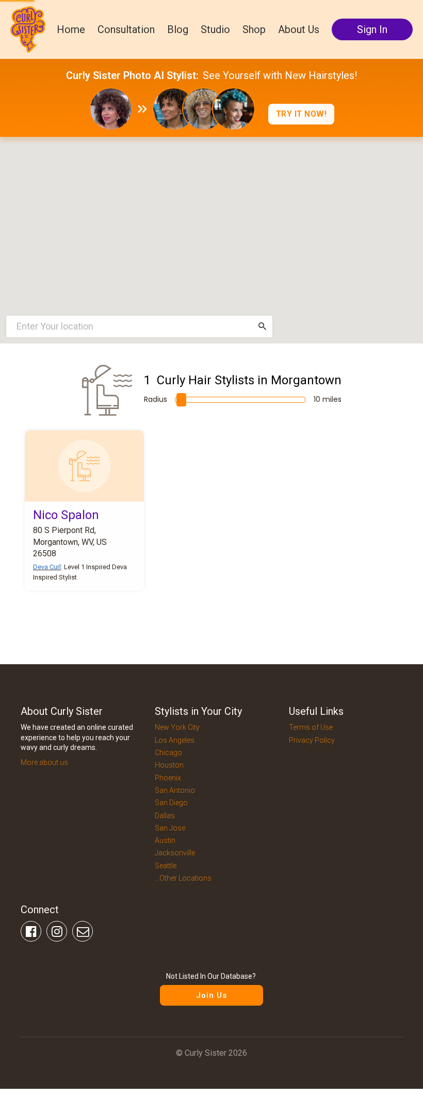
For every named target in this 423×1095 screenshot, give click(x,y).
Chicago (168, 752)
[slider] (181, 399)
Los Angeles (174, 740)
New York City (177, 727)
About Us (298, 29)
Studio (215, 29)
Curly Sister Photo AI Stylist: (132, 75)
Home (71, 29)
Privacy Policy (312, 740)
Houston (169, 765)
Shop (254, 29)
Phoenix (168, 778)
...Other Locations (183, 878)
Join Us (211, 995)
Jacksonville (175, 853)
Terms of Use (311, 727)
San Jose (170, 828)
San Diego (171, 803)
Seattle (165, 866)
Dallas (165, 815)
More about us (44, 762)
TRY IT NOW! (301, 114)
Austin (165, 840)
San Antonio (175, 790)
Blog (177, 29)
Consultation (126, 29)
